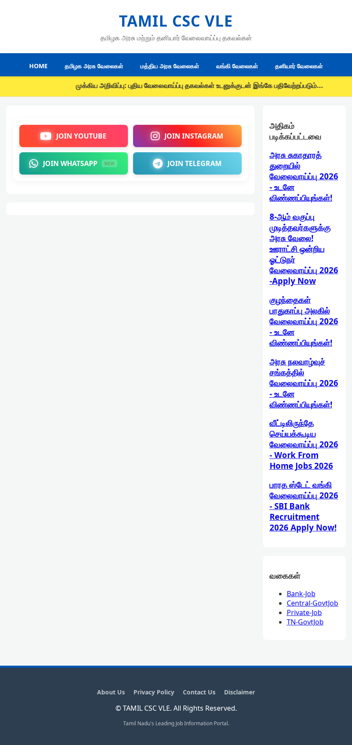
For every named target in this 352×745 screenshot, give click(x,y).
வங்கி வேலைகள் (237, 66)
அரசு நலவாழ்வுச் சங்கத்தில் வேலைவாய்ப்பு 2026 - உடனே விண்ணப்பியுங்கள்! (304, 383)
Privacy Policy (154, 692)
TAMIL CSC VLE (176, 21)
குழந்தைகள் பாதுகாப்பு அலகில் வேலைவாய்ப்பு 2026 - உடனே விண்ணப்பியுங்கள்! (304, 321)
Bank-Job (301, 593)
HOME (38, 66)
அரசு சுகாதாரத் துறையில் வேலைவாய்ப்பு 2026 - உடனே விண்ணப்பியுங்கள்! (304, 176)
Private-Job (304, 612)
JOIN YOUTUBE (81, 136)
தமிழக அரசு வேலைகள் (94, 66)
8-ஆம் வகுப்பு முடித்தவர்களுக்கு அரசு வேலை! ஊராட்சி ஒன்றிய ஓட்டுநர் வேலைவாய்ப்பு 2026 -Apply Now (304, 248)
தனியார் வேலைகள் (299, 66)
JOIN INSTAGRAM (193, 136)
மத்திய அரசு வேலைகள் (169, 66)
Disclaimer (239, 692)
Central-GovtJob (312, 603)
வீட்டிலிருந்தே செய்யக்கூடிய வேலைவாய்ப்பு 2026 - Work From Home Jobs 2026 (304, 444)
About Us (111, 692)
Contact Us (199, 692)
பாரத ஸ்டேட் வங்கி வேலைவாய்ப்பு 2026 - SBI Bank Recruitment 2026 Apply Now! (304, 506)
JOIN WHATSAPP (79, 163)
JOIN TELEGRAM (194, 163)
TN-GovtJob (305, 622)
